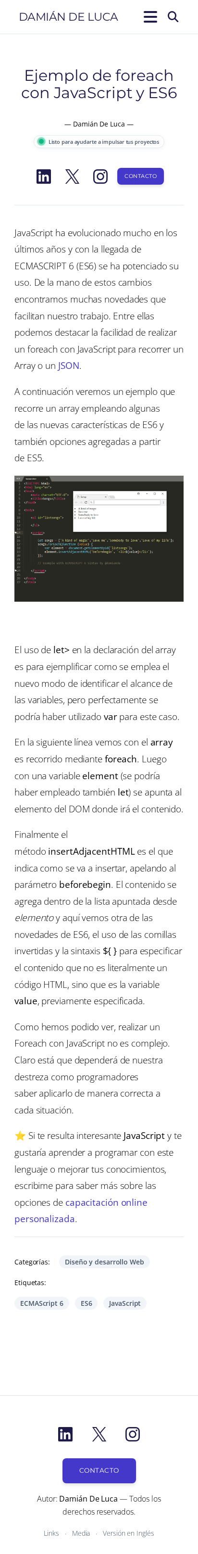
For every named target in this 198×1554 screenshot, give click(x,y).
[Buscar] (173, 17)
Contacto (140, 176)
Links (51, 1533)
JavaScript (125, 1303)
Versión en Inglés (128, 1533)
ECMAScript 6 (41, 1303)
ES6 (86, 1303)
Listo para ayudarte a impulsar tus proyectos (104, 141)
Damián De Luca (68, 17)
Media (81, 1533)
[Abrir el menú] (148, 17)
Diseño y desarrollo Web (104, 1261)
